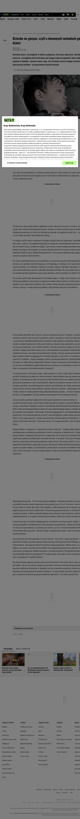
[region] (40, 141)
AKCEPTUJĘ (69, 163)
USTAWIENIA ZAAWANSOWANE (17, 163)
